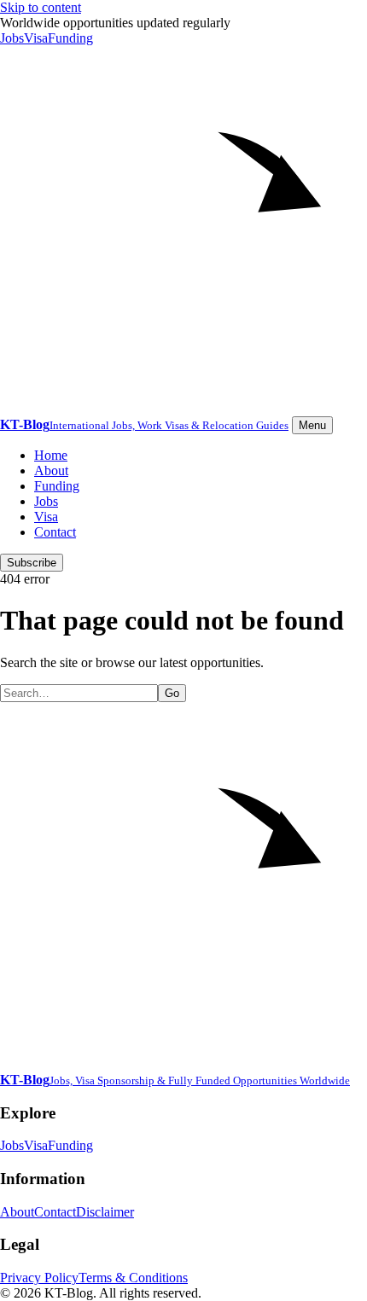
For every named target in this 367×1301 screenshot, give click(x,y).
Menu (312, 425)
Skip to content (40, 7)
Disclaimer (105, 1212)
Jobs (12, 38)
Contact (55, 532)
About (51, 470)
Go (172, 693)
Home (50, 455)
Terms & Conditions (133, 1277)
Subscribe (31, 562)
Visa (36, 38)
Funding (70, 38)
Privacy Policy (39, 1277)
